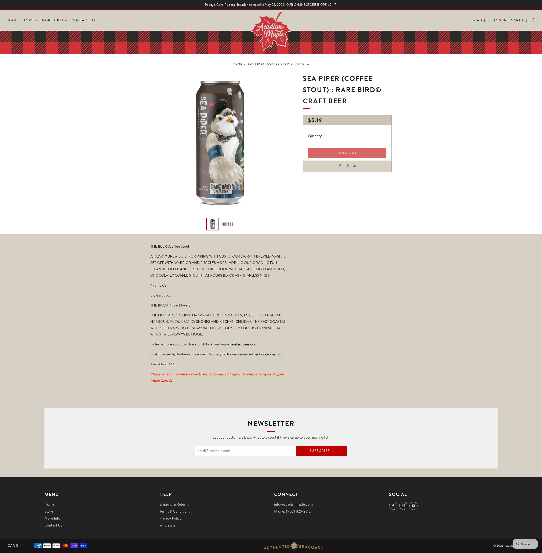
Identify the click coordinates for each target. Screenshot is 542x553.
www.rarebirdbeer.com (239, 344)
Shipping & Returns (174, 504)
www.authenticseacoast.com (262, 354)
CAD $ (480, 20)
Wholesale (167, 525)
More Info (52, 20)
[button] (212, 224)
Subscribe (320, 450)
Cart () (519, 20)
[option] (220, 143)
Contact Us (83, 20)
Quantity (315, 135)
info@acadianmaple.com (293, 504)
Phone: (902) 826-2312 (292, 511)
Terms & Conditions (174, 511)
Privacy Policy (170, 518)
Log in (500, 20)
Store (28, 20)
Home (12, 20)
